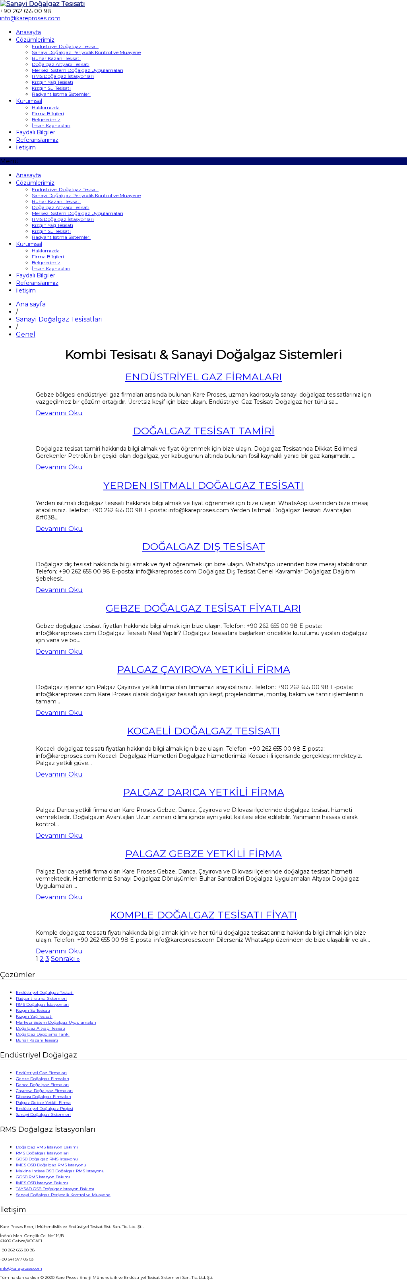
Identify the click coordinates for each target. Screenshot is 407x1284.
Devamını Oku (59, 413)
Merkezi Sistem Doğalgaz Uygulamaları (77, 70)
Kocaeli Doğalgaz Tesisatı (203, 731)
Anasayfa (28, 32)
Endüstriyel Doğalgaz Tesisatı (65, 46)
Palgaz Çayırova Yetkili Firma (203, 669)
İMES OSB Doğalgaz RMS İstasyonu (51, 1165)
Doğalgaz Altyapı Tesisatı (60, 64)
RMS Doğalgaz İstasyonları (63, 76)
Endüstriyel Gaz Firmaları (203, 377)
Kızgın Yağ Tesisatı (52, 82)
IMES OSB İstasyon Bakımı (42, 1182)
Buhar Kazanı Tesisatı (56, 58)
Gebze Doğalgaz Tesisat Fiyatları (203, 608)
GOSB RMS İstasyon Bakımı (43, 1176)
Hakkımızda (46, 107)
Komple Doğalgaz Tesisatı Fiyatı (203, 915)
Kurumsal (29, 101)
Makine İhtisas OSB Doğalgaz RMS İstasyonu (60, 1171)
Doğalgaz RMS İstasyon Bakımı (47, 1147)
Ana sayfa (31, 304)
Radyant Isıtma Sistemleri (61, 94)
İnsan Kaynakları (51, 125)
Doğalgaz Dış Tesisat (203, 546)
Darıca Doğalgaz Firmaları (42, 1084)
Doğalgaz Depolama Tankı (43, 1034)
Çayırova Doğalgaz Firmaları (44, 1090)
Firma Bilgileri (48, 113)
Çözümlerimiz (35, 39)
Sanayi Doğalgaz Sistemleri (43, 1114)
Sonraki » (65, 959)
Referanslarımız (37, 139)
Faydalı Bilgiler (35, 132)
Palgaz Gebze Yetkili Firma (203, 854)
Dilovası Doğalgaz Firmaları (43, 1096)
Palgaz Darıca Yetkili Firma (203, 792)
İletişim (26, 147)
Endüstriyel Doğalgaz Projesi (44, 1108)
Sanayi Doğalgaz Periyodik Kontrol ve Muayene (86, 52)
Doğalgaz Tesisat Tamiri (204, 431)
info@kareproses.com (21, 1268)
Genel (25, 334)
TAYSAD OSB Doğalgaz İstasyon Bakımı (55, 1188)
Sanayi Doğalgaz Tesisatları (59, 319)
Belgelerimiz (46, 119)
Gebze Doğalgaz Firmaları (42, 1078)
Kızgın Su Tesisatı (51, 88)
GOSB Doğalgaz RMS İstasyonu (47, 1159)
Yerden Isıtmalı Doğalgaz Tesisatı (203, 485)
